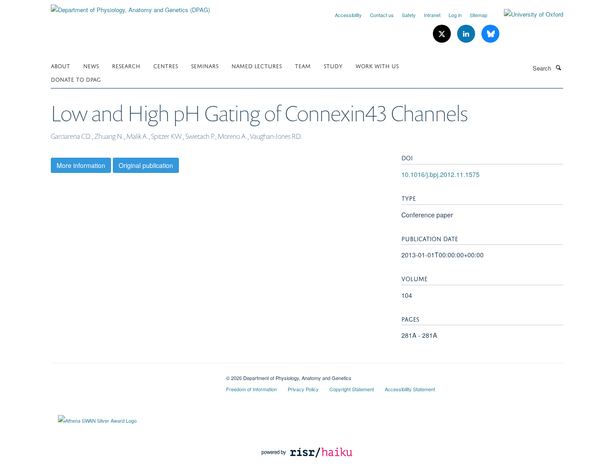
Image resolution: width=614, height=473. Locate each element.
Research (126, 65)
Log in (455, 14)
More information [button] (81, 165)
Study (333, 65)
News (91, 65)
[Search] (558, 67)
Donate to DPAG (76, 79)
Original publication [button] (146, 165)
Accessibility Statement (410, 389)
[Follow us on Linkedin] (467, 34)
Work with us (377, 65)
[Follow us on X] (443, 34)
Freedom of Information (251, 389)
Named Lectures (256, 65)
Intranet (432, 14)
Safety (409, 14)
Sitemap (478, 14)
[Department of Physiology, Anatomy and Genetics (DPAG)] (130, 6)
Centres (165, 65)
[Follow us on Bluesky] (490, 34)
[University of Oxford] (526, 14)
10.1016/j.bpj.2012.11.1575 (440, 174)
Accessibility (348, 14)
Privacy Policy (303, 389)
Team (303, 65)
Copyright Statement (351, 389)
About (60, 65)
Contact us (382, 14)
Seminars (204, 65)
